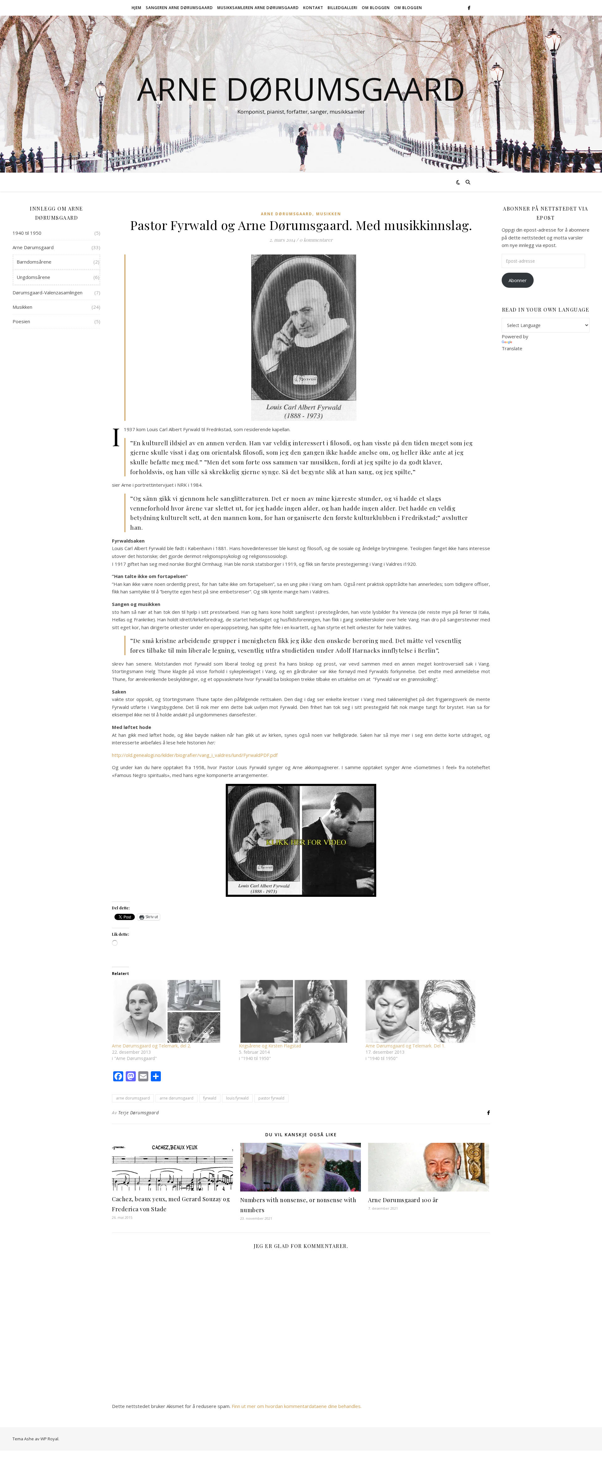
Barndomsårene (34, 262)
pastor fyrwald (271, 1098)
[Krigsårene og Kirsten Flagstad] (299, 1011)
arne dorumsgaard (133, 1098)
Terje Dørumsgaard (138, 1113)
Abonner (518, 280)
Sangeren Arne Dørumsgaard (179, 7)
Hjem (136, 7)
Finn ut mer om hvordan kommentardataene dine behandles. (297, 1406)
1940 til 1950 (27, 233)
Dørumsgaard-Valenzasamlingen (47, 292)
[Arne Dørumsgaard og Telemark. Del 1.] (426, 1011)
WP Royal (49, 1439)
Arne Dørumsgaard (301, 88)
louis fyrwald (237, 1098)
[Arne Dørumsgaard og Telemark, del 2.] (172, 1011)
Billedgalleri (342, 7)
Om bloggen (376, 7)
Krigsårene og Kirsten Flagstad (270, 1046)
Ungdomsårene (33, 277)
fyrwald (209, 1098)
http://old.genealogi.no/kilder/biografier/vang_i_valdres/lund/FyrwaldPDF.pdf (194, 755)
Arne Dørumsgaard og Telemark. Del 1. (405, 1046)
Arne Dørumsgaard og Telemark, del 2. (151, 1046)
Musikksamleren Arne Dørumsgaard (258, 7)
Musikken (22, 307)
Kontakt (313, 7)
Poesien (21, 321)
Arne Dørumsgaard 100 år (403, 1200)
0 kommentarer (316, 240)
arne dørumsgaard (176, 1098)
